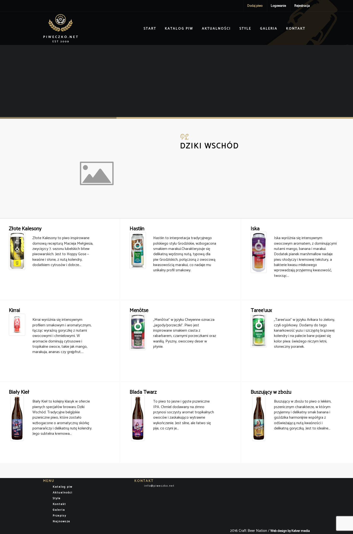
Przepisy (59, 515)
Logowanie (278, 6)
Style (245, 28)
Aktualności (216, 28)
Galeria (269, 28)
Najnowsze (61, 521)
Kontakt (295, 28)
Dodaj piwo (254, 6)
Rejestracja (302, 6)
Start (150, 28)
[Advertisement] (176, 81)
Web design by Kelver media (290, 531)
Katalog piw (179, 28)
